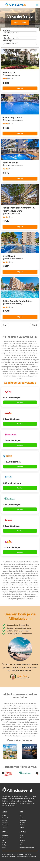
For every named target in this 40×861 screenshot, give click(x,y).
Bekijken (20, 402)
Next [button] (36, 773)
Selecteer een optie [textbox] (11, 33)
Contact (18, 856)
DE (7, 854)
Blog (3, 856)
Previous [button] (3, 773)
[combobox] (20, 32)
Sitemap (7, 856)
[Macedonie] (29, 758)
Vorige (5, 325)
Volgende (34, 325)
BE (5, 854)
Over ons (12, 856)
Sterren (5, 35)
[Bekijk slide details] (8, 773)
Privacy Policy (24, 856)
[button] (37, 5)
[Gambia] (10, 758)
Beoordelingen (7, 41)
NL (2, 854)
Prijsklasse (6, 30)
